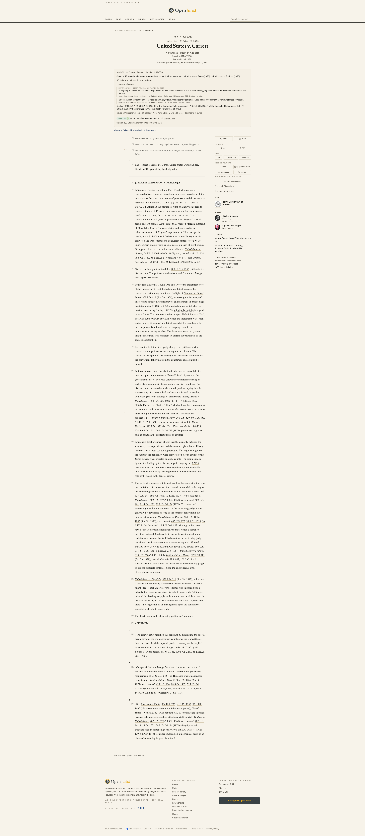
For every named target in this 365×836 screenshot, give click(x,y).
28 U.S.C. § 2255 (180, 269)
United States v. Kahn (181, 102)
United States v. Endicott (222, 76)
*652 (125, 413)
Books (172, 19)
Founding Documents (182, 810)
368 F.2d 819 (149, 297)
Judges (142, 19)
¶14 (132, 616)
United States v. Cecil (193, 314)
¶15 (132, 623)
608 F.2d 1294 (142, 318)
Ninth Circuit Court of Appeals (182, 53)
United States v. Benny (193, 76)
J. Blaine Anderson (230, 216)
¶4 (133, 164)
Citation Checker (180, 818)
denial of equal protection (164, 450)
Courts (129, 19)
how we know (169, 118)
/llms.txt (223, 788)
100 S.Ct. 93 (187, 559)
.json (129, 756)
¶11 (132, 441)
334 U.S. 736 (168, 704)
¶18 (132, 704)
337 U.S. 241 (142, 495)
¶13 (132, 579)
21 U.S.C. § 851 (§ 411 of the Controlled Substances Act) (215, 106)
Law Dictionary (179, 792)
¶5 (133, 182)
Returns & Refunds (164, 829)
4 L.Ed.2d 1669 (189, 400)
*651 (125, 149)
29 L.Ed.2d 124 (164, 504)
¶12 (132, 483)
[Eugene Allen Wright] (217, 227)
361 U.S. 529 (183, 417)
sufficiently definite (184, 310)
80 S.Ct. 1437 (172, 400)
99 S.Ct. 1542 (147, 430)
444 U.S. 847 (172, 559)
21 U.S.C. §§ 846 (169, 202)
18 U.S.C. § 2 (129, 106)
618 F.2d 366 (142, 555)
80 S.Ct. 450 (197, 417)
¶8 (133, 284)
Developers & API (227, 784)
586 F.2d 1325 (153, 426)
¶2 (133, 144)
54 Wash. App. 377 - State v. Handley (188, 96)
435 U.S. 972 (178, 521)
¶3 (133, 150)
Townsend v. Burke (193, 113)
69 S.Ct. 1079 (157, 495)
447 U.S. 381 (167, 651)
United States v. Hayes (177, 555)
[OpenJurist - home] (182, 10)
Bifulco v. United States (147, 651)
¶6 (133, 189)
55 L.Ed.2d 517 (159, 257)
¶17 (132, 667)
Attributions (181, 829)
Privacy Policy (212, 829)
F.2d (140, 31)
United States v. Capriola (148, 579)
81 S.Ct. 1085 (147, 550)
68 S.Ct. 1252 (184, 704)
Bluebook (245, 157)
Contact (148, 829)
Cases (108, 19)
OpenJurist (118, 31)
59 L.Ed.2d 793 (164, 430)
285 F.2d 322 (157, 546)
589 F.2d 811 (197, 555)
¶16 (132, 634)
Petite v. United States (163, 417)
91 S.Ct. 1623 (147, 504)
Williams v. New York (193, 491)
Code (118, 19)
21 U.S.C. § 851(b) (162, 675)
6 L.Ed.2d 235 (163, 550)
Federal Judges (179, 795)
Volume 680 (131, 31)
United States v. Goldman (161, 96)
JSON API (223, 792)
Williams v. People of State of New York (143, 113)
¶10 (132, 371)
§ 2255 (195, 463)
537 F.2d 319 (169, 579)
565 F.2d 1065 (151, 253)
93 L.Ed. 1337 (173, 495)
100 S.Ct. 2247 (183, 651)
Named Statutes (179, 806)
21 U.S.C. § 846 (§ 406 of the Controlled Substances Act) (162, 106)
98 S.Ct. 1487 (142, 257)
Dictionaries (157, 19)
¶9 (133, 346)
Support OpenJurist (239, 800)
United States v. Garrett (162, 680)
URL (218, 157)
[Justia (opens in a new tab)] (139, 808)
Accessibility (132, 829)
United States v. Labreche (161, 102)
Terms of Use (196, 829)
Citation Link (231, 157)
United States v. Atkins (191, 550)
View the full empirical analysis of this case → (135, 130)
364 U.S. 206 (157, 400)
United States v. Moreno (170, 517)
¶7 (133, 269)
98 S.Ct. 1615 (193, 521)
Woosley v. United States (178, 729)
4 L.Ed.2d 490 (142, 422)
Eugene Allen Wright (231, 226)
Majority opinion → (229, 221)
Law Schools (178, 803)
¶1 (133, 138)
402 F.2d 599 (157, 500)
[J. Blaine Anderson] (217, 218)
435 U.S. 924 (197, 253)
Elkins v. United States (173, 113)
